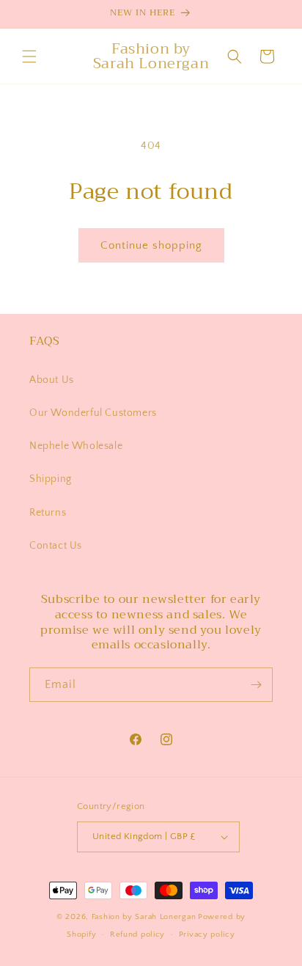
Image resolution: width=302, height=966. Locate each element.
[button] (29, 56)
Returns (47, 513)
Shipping (50, 479)
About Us (51, 380)
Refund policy (137, 934)
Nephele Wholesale (75, 446)
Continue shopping (151, 245)
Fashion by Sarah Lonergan (144, 916)
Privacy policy (207, 934)
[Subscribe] (256, 684)
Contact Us (55, 546)
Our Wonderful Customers (93, 413)
